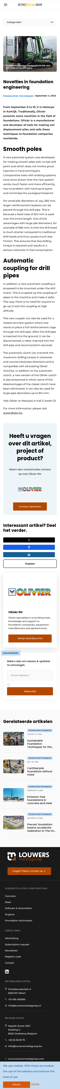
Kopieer (30, 563)
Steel (8, 902)
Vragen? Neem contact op (27, 871)
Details (35, 1083)
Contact (9, 962)
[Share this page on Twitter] (29, 540)
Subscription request (17, 944)
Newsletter (11, 950)
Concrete (10, 896)
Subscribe (30, 691)
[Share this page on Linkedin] (29, 554)
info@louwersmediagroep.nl (24, 1005)
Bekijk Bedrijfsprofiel (30, 638)
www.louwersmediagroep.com (26, 1058)
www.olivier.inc (13, 412)
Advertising (11, 938)
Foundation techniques (18, 96)
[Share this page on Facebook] (29, 547)
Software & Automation (18, 908)
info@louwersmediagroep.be (25, 1046)
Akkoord (16, 1084)
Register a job (13, 956)
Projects (9, 914)
